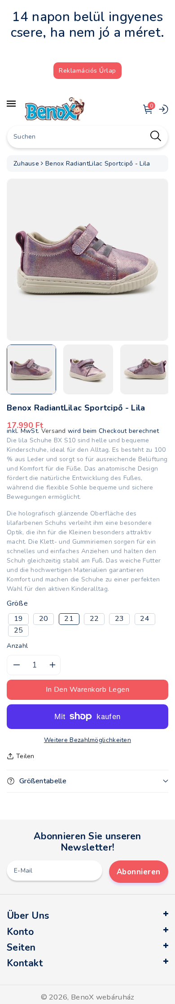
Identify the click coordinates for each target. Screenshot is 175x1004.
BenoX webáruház (103, 997)
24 (144, 619)
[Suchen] (156, 136)
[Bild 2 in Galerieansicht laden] (88, 369)
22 (94, 619)
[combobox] (87, 137)
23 (119, 619)
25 (18, 630)
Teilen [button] (25, 756)
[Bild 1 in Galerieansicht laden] (31, 369)
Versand (53, 431)
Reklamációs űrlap (87, 70)
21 (69, 619)
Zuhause (26, 163)
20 (43, 619)
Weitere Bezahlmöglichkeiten (87, 740)
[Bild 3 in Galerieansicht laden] (145, 369)
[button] (87, 781)
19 (18, 619)
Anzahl (17, 646)
